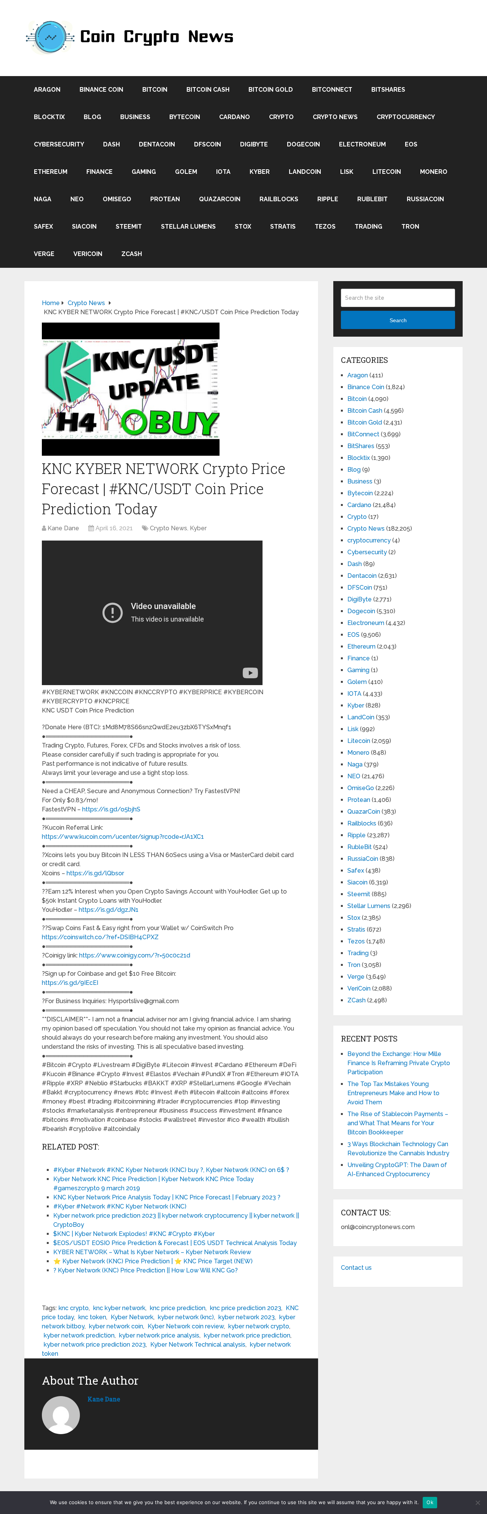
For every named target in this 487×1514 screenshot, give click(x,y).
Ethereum (50, 171)
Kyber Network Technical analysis (197, 1344)
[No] (477, 1502)
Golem (186, 171)
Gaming (144, 171)
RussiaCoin (425, 199)
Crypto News (335, 117)
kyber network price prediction (247, 1335)
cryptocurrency (406, 117)
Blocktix (49, 117)
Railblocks (278, 199)
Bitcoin (154, 89)
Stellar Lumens (188, 226)
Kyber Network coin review (186, 1326)
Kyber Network (132, 1317)
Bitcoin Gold (270, 89)
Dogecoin (303, 144)
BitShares (388, 89)
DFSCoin (207, 144)
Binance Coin (101, 89)
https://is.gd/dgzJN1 (108, 909)
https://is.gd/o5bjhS (111, 809)
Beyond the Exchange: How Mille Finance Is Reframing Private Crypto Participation (398, 1063)
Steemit (129, 226)
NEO (77, 199)
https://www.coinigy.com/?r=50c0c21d (134, 955)
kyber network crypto (258, 1326)
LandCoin (305, 171)
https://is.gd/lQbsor (95, 873)
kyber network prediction (79, 1335)
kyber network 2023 (246, 1317)
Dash (111, 144)
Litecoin (386, 171)
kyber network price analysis (159, 1335)
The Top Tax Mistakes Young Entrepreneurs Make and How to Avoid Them (393, 1093)
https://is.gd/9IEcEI (70, 982)
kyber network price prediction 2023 (95, 1344)
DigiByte (254, 144)
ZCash (131, 254)
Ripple (327, 199)
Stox (243, 226)
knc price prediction (177, 1308)
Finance (99, 171)
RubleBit (372, 199)
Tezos (325, 226)
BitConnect (332, 89)
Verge (44, 254)
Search (398, 320)
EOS (411, 144)
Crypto (281, 117)
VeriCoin (87, 254)
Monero (433, 171)
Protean (165, 199)
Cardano (234, 117)
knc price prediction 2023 (245, 1308)
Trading (368, 226)
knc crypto (74, 1308)
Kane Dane (63, 528)
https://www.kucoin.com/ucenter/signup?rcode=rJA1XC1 (123, 836)
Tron (410, 226)
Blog (92, 117)
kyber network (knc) (186, 1317)
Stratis (283, 226)
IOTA (223, 171)
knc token (92, 1317)
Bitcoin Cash (207, 89)
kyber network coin (116, 1326)
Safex (43, 226)
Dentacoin (157, 144)
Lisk (346, 171)
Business (135, 117)
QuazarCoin (219, 199)
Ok (430, 1502)
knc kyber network (119, 1308)
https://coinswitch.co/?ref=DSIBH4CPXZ (100, 937)
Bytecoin (184, 117)
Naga (42, 199)
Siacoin (84, 226)
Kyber (260, 171)
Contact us (356, 1267)
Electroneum (362, 144)
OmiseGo (117, 199)
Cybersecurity (59, 144)
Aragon (47, 89)
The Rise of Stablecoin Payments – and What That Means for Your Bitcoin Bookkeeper (397, 1123)
